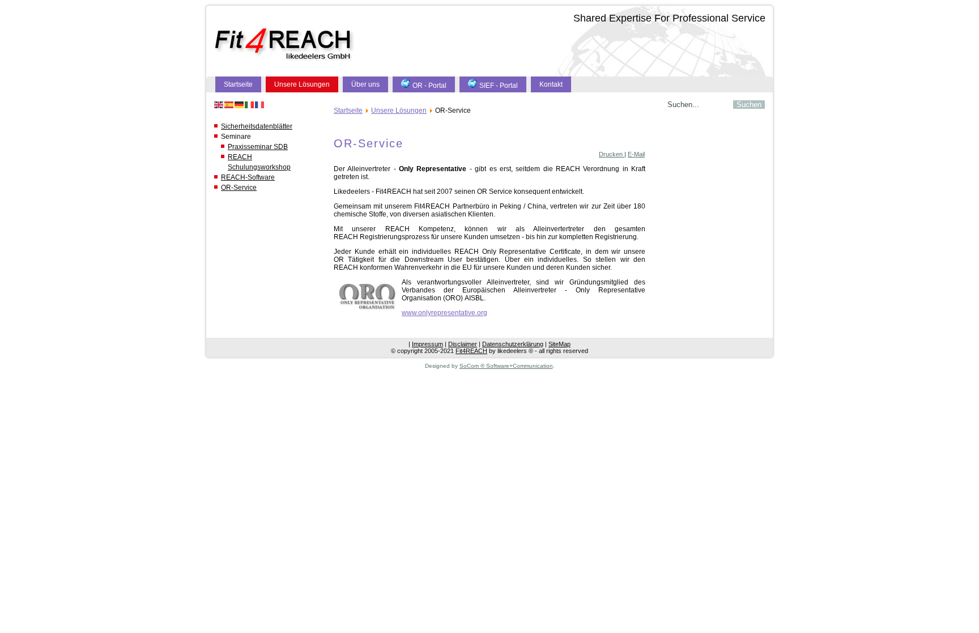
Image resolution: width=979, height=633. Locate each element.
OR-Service (239, 188)
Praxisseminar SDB (258, 147)
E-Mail (636, 154)
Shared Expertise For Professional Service (669, 18)
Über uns (365, 84)
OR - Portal (429, 86)
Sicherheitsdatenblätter (256, 126)
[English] (219, 104)
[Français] (260, 104)
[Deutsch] (240, 104)
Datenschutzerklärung (512, 344)
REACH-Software (248, 177)
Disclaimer (462, 344)
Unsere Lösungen (302, 84)
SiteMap (559, 344)
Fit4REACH (471, 350)
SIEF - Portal (498, 86)
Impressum (427, 344)
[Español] (229, 104)
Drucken (611, 154)
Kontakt (551, 84)
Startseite (238, 84)
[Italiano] (250, 104)
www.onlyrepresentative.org (444, 313)
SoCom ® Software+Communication (506, 366)
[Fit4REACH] (285, 44)
